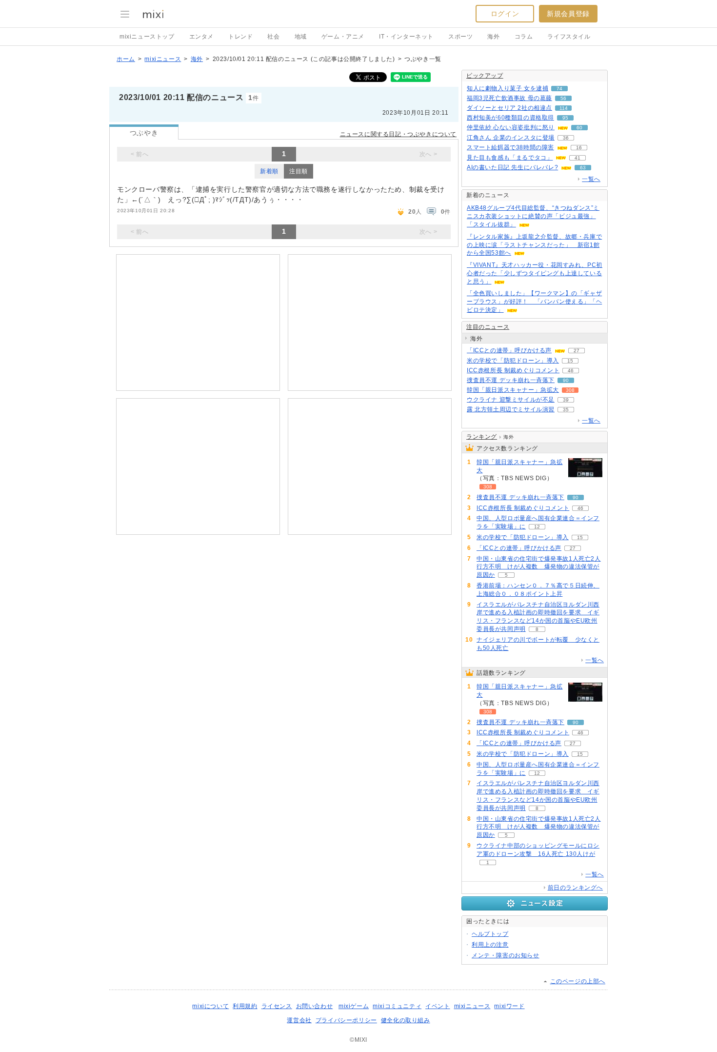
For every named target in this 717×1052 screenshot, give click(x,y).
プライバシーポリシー (346, 1020)
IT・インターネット (406, 36)
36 (566, 138)
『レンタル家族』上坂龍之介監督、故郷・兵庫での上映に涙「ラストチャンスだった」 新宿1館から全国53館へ (534, 245)
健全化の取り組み (405, 1020)
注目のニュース (487, 327)
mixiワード (509, 1006)
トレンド (240, 36)
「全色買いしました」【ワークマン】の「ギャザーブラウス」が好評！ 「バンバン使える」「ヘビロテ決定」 (534, 301)
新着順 (269, 171)
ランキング (481, 436)
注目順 (298, 171)
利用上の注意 (490, 944)
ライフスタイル (568, 36)
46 (571, 370)
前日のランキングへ (575, 887)
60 (579, 127)
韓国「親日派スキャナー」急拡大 (513, 389)
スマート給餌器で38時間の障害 (510, 147)
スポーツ (460, 36)
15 (570, 361)
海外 (493, 36)
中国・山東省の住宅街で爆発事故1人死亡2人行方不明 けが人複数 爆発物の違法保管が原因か (539, 567)
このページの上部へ (577, 981)
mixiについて (210, 1006)
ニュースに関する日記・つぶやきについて (398, 134)
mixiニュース (162, 59)
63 (583, 167)
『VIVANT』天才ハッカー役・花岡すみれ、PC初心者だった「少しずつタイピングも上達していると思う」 (534, 273)
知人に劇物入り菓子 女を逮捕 (507, 88)
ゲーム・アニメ (342, 36)
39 (566, 400)
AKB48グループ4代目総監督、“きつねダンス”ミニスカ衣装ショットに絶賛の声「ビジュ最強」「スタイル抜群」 (533, 216)
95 (565, 118)
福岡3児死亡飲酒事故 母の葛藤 (509, 98)
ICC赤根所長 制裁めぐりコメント (513, 370)
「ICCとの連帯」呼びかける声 (509, 350)
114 (563, 108)
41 (577, 158)
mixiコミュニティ (397, 1006)
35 (566, 409)
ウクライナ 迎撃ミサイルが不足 (511, 399)
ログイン (505, 14)
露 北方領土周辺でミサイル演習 (511, 409)
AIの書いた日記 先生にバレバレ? (512, 167)
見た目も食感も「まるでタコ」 (510, 157)
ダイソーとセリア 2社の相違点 (509, 107)
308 (570, 390)
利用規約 (245, 1006)
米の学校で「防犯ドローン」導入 (513, 360)
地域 (301, 36)
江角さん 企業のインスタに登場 (511, 137)
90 (566, 380)
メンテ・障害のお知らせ (505, 955)
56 (563, 98)
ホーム (126, 59)
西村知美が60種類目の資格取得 (510, 117)
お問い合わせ (314, 1006)
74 (559, 88)
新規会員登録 (568, 14)
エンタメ (201, 36)
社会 (273, 36)
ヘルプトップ (490, 934)
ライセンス (276, 1006)
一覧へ (591, 179)
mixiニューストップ (147, 36)
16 (579, 147)
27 (576, 350)
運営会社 (299, 1020)
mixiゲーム (354, 1006)
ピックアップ (484, 75)
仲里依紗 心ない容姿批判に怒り (511, 127)
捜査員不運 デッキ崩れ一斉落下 (511, 380)
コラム (524, 36)
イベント (437, 1006)
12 (537, 526)
